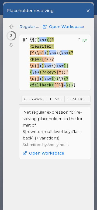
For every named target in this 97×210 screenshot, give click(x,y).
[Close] (88, 11)
